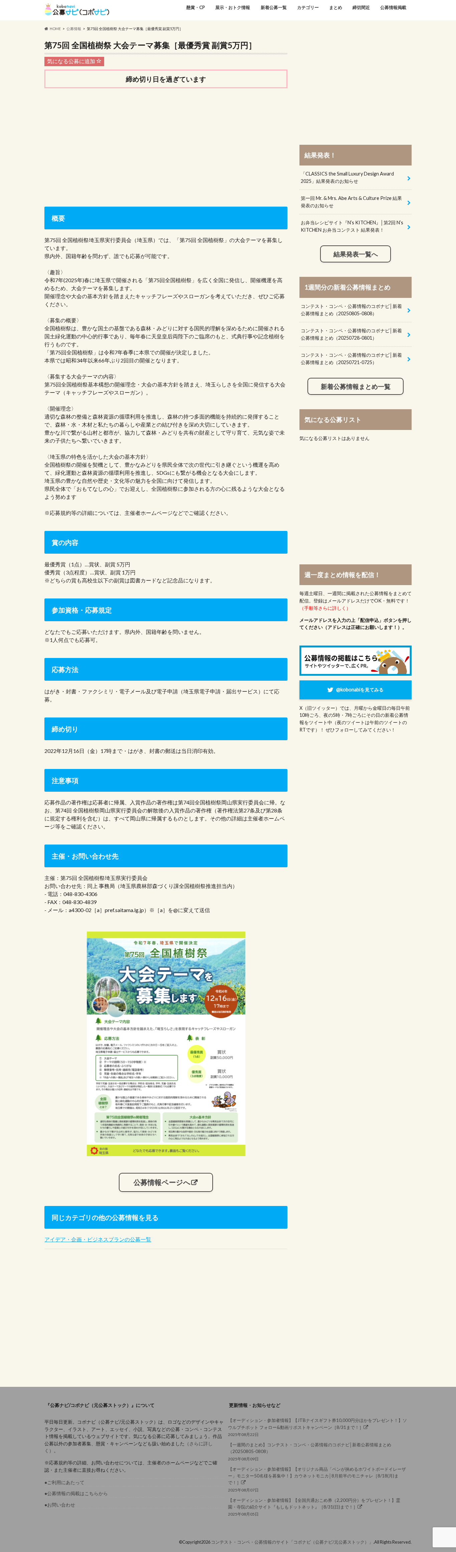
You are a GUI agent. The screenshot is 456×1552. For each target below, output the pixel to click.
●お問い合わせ (59, 1505)
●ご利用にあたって (64, 1482)
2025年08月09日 (309, 1451)
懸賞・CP (195, 7)
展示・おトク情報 (232, 7)
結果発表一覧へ (355, 254)
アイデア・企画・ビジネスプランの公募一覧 (97, 1239)
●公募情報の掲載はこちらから (76, 1493)
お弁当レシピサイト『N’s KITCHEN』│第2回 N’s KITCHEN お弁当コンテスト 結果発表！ (352, 226)
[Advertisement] (165, 146)
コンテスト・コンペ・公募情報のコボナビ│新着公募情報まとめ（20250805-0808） (351, 309)
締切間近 (361, 7)
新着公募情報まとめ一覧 (356, 386)
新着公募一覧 (274, 7)
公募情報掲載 (393, 7)
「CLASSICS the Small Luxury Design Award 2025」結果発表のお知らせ (347, 177)
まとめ (335, 7)
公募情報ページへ (162, 1182)
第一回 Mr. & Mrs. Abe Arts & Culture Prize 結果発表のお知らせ (351, 201)
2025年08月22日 (317, 1427)
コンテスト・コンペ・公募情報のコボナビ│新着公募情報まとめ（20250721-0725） (351, 358)
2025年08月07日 (317, 1479)
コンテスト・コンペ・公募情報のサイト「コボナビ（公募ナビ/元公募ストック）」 (292, 1542)
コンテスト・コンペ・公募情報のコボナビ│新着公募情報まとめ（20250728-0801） (351, 334)
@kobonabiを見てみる (360, 689)
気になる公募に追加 (71, 61)
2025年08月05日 (314, 1507)
